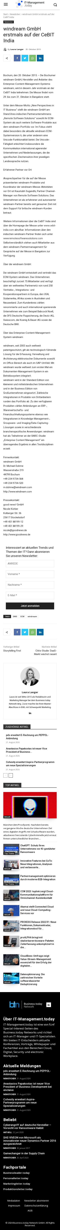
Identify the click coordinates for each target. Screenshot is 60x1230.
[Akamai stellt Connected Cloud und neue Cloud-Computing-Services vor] (11, 910)
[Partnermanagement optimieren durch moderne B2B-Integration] (11, 879)
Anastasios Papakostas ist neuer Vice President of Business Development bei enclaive (27, 1086)
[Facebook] (17, 58)
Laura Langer (17, 49)
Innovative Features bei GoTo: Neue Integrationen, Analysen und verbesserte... (36, 864)
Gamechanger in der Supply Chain (24, 1153)
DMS (15, 616)
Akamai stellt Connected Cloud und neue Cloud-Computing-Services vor (37, 910)
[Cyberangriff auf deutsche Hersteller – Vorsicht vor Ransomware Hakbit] (30, 805)
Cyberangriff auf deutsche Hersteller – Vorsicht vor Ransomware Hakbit (27, 1126)
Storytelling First (12, 650)
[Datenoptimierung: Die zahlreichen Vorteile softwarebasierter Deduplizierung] (11, 978)
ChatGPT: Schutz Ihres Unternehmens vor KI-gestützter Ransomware (37, 848)
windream (32, 616)
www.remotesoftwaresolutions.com (23, 238)
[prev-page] (5, 775)
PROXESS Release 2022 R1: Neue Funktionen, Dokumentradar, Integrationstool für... (38, 925)
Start (5, 14)
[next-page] (11, 775)
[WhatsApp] (32, 58)
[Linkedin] (40, 58)
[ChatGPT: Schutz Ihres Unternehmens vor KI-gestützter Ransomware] (11, 849)
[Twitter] (25, 58)
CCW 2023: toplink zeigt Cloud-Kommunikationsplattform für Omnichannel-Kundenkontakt (37, 894)
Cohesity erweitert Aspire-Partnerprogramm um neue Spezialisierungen (19, 1102)
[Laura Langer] (5, 49)
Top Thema (9, 853)
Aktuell (7, 817)
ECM (22, 616)
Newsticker (15, 14)
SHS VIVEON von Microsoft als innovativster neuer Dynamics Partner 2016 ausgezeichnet (29, 1140)
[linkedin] (30, 712)
